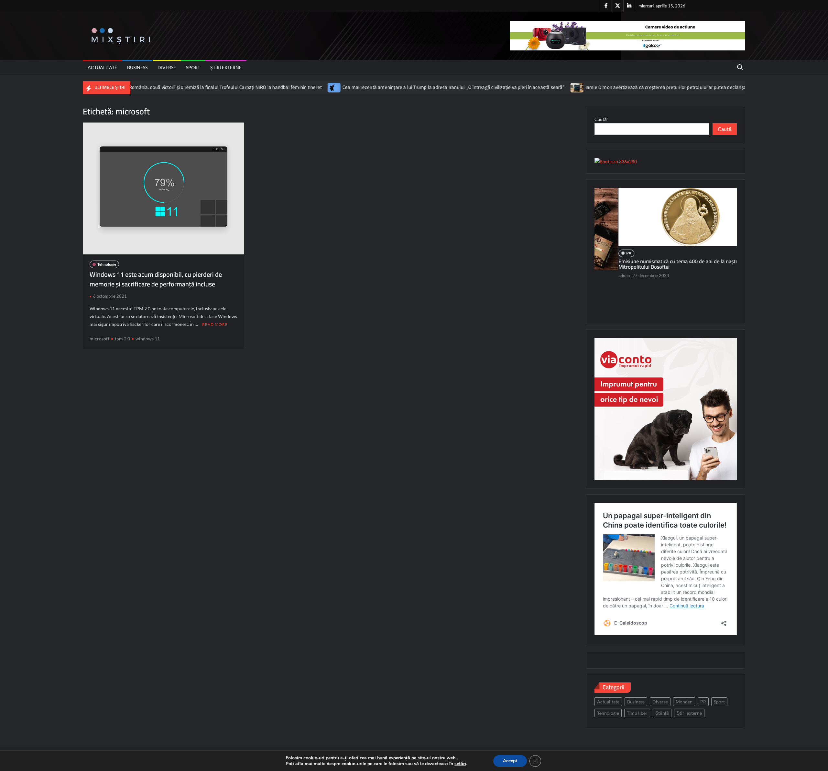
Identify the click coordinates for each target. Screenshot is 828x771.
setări (460, 764)
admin (600, 275)
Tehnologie (106, 264)
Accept (510, 761)
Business (137, 67)
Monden (684, 701)
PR (605, 253)
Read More (215, 324)
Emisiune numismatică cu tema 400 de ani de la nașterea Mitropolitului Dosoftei (658, 264)
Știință (662, 713)
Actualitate (102, 67)
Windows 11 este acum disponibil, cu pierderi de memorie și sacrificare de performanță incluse (156, 279)
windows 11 (148, 338)
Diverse (167, 67)
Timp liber (637, 713)
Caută (600, 119)
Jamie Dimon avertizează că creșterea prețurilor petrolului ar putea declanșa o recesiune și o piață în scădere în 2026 (673, 87)
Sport (193, 67)
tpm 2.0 (122, 338)
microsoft (99, 338)
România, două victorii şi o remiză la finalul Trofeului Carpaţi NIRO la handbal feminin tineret (190, 87)
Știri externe (226, 67)
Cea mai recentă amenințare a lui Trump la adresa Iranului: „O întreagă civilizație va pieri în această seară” (419, 87)
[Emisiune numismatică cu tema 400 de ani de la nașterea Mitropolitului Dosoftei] (665, 217)
